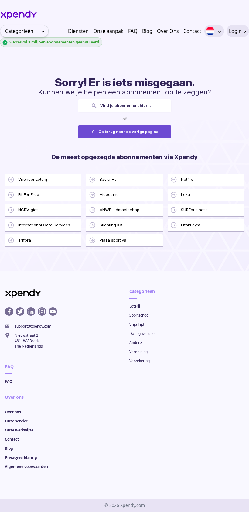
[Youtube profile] (53, 311)
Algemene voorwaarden (26, 466)
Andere (135, 342)
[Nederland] (210, 31)
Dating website (142, 333)
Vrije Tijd (136, 324)
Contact (192, 31)
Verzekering (139, 360)
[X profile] (20, 311)
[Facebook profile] (9, 311)
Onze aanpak (108, 31)
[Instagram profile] (42, 311)
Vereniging (138, 351)
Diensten (78, 31)
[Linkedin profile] (31, 311)
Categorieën (19, 31)
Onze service (16, 421)
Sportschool (139, 315)
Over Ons (168, 31)
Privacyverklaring (21, 457)
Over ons (13, 411)
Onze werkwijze (19, 430)
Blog (147, 31)
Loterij (134, 306)
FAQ (133, 31)
